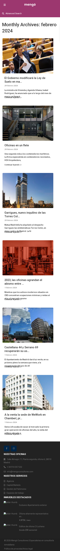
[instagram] (14, 448)
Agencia (10, 481)
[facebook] (6, 448)
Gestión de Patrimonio (16, 489)
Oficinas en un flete (16, 145)
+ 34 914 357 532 (14, 467)
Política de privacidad (13, 549)
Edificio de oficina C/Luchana (31, 526)
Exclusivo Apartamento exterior (33, 505)
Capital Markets (14, 485)
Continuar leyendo (12, 97)
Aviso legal (28, 549)
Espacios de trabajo (15, 493)
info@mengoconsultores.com (20, 471)
